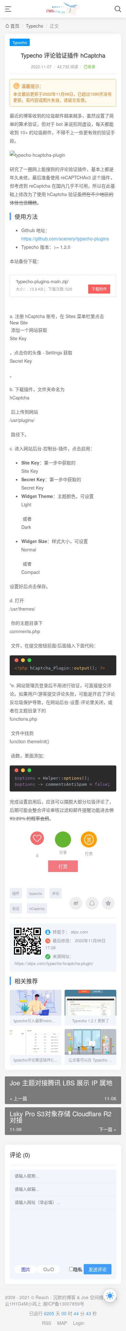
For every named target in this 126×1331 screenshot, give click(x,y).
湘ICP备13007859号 (63, 1303)
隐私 (90, 1269)
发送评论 (98, 1269)
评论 (55, 893)
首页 (14, 26)
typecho (35, 893)
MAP (62, 1323)
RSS (46, 1323)
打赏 (63, 866)
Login (78, 1323)
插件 (15, 893)
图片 (25, 1269)
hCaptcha (37, 908)
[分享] (63, 839)
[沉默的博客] (63, 9)
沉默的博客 (64, 1297)
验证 (15, 908)
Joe (85, 1297)
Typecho (34, 26)
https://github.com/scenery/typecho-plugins (65, 238)
